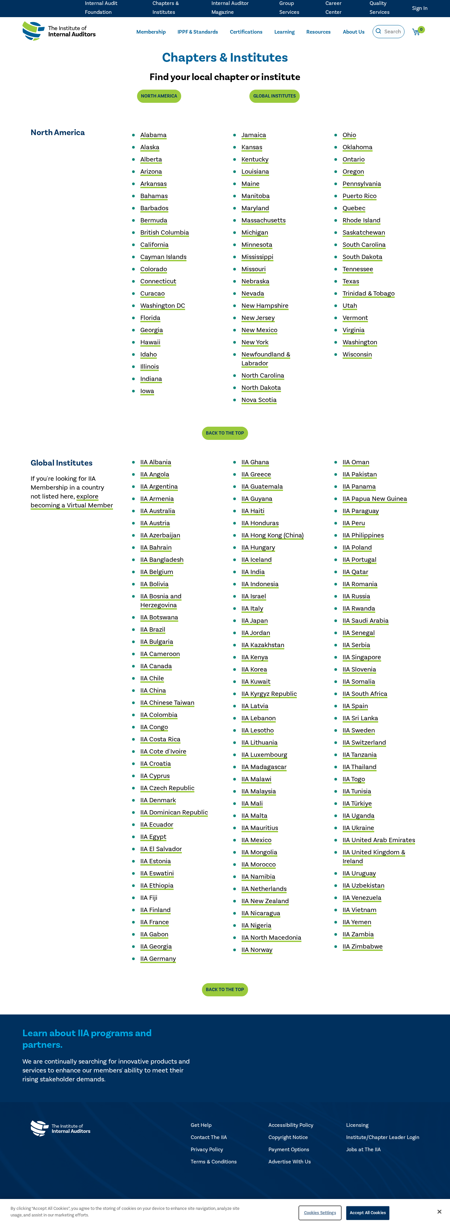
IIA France (154, 922)
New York (254, 342)
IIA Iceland (256, 560)
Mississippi (257, 257)
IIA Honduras (260, 523)
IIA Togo (354, 779)
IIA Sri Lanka (360, 718)
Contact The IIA (209, 1137)
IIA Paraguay (361, 511)
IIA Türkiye (357, 803)
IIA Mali (252, 803)
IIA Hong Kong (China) (272, 535)
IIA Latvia (254, 706)
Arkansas (153, 184)
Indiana (151, 379)
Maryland (255, 208)
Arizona (151, 171)
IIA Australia (157, 511)
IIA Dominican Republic (174, 812)
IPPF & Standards (198, 32)
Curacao (152, 293)
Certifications (246, 32)
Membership (151, 32)
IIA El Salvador (161, 849)
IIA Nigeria (256, 925)
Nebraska (255, 281)
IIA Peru (354, 523)
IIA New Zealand (265, 901)
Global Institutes (274, 96)
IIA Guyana (256, 499)
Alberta (151, 159)
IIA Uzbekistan (363, 885)
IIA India (253, 572)
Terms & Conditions (214, 1161)
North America (159, 96)
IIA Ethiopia (157, 885)
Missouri (253, 269)
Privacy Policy (207, 1149)
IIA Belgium (156, 572)
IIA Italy (252, 608)
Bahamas (154, 196)
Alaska (149, 147)
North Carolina (262, 375)
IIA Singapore (362, 657)
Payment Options (288, 1149)
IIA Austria (155, 523)
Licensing (357, 1125)
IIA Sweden (359, 730)
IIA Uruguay (359, 873)
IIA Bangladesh (161, 560)
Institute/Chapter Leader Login (382, 1137)
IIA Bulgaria (156, 642)
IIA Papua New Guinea (375, 499)
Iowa (147, 391)
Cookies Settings (320, 1212)
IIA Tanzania (360, 755)
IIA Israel (253, 596)
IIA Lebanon (258, 718)
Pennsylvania (362, 184)
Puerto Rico (360, 196)
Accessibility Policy (290, 1125)
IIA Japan (254, 620)
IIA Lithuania (259, 742)
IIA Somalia (359, 681)
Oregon (353, 171)
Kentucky (254, 159)
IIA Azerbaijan (160, 535)
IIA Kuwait (255, 681)
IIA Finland (155, 910)
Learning (284, 32)
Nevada (252, 293)
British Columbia (164, 232)
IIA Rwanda (359, 608)
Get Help (201, 1125)
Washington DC (162, 305)
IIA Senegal (359, 633)
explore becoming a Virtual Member (72, 501)
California (154, 245)
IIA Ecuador (156, 824)
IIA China (153, 690)
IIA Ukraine (358, 828)
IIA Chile (152, 678)
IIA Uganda (359, 816)
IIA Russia (356, 596)
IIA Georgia (156, 946)
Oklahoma (358, 147)
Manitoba (255, 196)
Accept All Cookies (368, 1212)
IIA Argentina (159, 486)
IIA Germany (158, 959)
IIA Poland (357, 547)
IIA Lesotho (257, 730)
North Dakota (261, 388)
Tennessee (358, 269)
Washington (360, 342)
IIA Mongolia (259, 852)
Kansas (251, 147)
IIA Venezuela (362, 898)
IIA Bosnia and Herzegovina (161, 601)
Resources (318, 32)
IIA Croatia (155, 763)
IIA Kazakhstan (262, 645)
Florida (150, 318)
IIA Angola (154, 474)
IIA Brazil (152, 629)
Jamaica (253, 135)
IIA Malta (254, 816)
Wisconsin (357, 354)
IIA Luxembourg (264, 755)
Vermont (355, 318)
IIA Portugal (360, 560)
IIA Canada (156, 666)
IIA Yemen (357, 922)
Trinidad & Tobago (369, 293)
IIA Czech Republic (167, 788)
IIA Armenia (157, 499)
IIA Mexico (256, 840)
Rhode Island (361, 220)
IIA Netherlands (264, 889)
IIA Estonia (155, 861)
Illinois (149, 366)
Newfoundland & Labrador (265, 359)
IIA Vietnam (360, 910)
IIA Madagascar (264, 767)
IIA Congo (154, 727)
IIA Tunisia (357, 791)
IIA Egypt (153, 837)
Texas (351, 281)
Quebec (354, 208)
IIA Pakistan (360, 474)
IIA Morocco (258, 864)
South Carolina (364, 245)
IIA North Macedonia (271, 937)
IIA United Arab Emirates (379, 840)
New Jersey (258, 318)
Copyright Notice (288, 1137)
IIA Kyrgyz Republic (269, 694)
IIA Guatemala (262, 486)
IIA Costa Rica (160, 739)
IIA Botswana (159, 617)
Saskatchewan (364, 232)
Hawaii (150, 342)
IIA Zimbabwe (363, 946)
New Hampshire (265, 305)
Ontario (354, 159)
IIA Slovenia (359, 669)
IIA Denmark (158, 800)
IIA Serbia (356, 645)
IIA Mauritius (259, 828)
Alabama (153, 135)
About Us (354, 32)
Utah (350, 305)
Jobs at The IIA (363, 1149)
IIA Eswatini (157, 873)
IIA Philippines (363, 535)
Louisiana (255, 171)
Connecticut (158, 281)
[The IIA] (59, 32)
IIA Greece (256, 474)
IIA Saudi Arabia (366, 620)
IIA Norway (256, 950)
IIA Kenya (254, 657)
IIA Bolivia (154, 584)
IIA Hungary (258, 547)
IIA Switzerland (364, 742)
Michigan (254, 232)
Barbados (154, 208)
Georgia (151, 330)
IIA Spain (355, 706)
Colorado (153, 269)
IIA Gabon (154, 934)
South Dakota (362, 257)
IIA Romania (360, 584)
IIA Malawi (256, 779)
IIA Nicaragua (260, 913)
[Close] (439, 1211)
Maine (250, 184)
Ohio (349, 135)
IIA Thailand (360, 767)
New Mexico (259, 330)
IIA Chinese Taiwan (167, 703)
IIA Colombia (159, 715)
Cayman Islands (163, 257)
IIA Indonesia (260, 584)
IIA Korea (254, 669)
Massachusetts (263, 220)
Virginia (354, 330)
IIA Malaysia (258, 791)
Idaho (148, 354)
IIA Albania (155, 462)
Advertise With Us (289, 1161)
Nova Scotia (259, 400)
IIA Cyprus (155, 776)
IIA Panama (359, 486)
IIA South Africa (365, 694)
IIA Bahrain (156, 547)
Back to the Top (225, 433)
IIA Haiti (253, 511)
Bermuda (153, 220)
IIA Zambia (358, 934)
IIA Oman (356, 462)
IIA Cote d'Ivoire (163, 751)
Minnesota (256, 245)
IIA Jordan (255, 633)
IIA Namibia (258, 876)
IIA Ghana (255, 462)
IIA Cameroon (160, 654)
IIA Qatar (355, 572)
